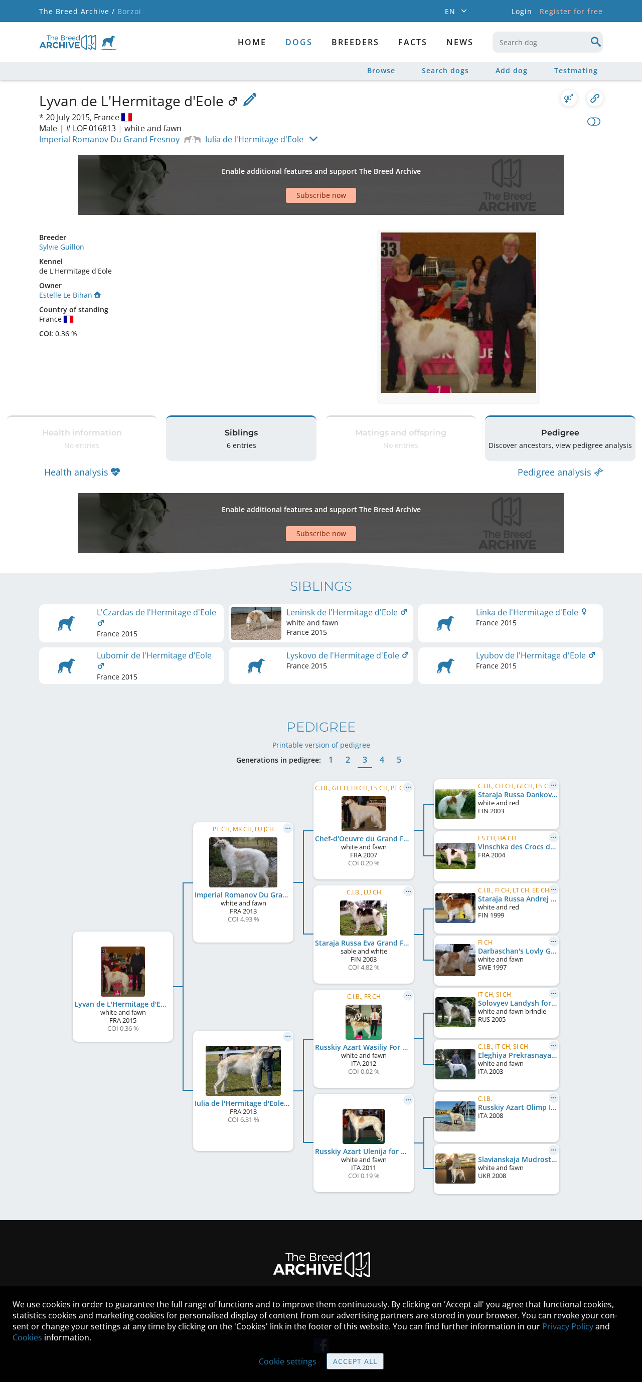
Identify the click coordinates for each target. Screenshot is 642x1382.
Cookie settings (287, 1361)
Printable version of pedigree (321, 745)
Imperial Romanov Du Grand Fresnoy (109, 139)
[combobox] (548, 42)
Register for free (571, 11)
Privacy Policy (567, 1326)
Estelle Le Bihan (65, 295)
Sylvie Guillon (61, 247)
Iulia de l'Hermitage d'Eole (254, 139)
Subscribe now (321, 195)
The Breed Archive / (77, 11)
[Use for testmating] (568, 98)
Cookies (27, 1337)
